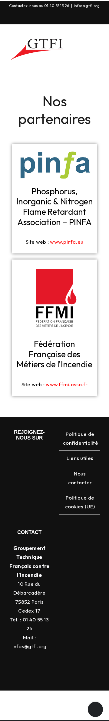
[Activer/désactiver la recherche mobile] (86, 61)
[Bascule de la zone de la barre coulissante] (95, 709)
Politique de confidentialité (80, 438)
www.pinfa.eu (66, 242)
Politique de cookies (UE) (80, 502)
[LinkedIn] (46, 17)
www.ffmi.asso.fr (67, 384)
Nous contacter (80, 478)
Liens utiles (80, 458)
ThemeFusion (43, 706)
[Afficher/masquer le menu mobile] (97, 61)
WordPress (67, 713)
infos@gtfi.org (87, 5)
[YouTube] (60, 17)
